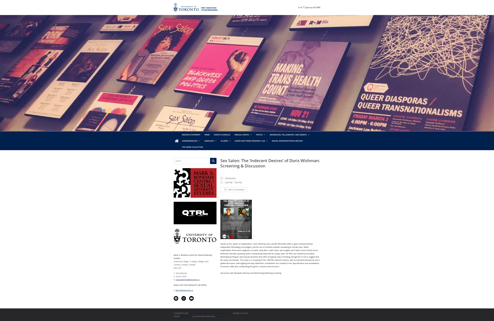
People (259, 134)
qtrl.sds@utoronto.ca (184, 290)
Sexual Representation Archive (287, 141)
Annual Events (241, 134)
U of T (301, 7)
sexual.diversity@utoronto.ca (188, 279)
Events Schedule (222, 134)
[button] (250, 135)
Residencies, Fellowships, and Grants (288, 134)
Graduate (209, 141)
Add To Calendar (235, 190)
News (207, 134)
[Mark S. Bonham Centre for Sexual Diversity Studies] (177, 141)
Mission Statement (191, 134)
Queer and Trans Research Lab (250, 141)
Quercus (309, 7)
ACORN (316, 7)
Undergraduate (189, 141)
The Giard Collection (192, 147)
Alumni (224, 141)
